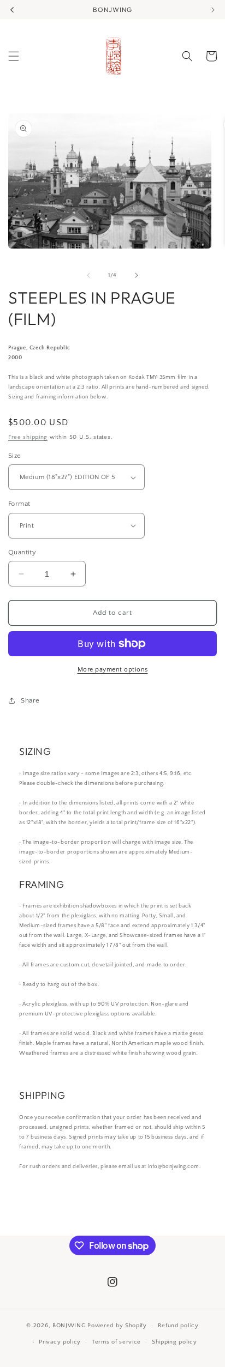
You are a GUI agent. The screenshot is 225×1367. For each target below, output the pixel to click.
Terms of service (116, 1342)
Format (19, 503)
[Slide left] (88, 275)
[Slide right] (137, 275)
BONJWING (69, 1325)
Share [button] (30, 700)
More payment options (113, 669)
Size (14, 455)
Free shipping (28, 437)
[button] (14, 56)
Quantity (22, 552)
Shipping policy (174, 1342)
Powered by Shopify (117, 1325)
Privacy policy (60, 1342)
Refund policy (178, 1325)
